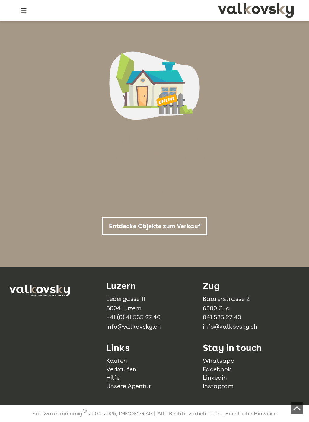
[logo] (256, 10)
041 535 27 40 (222, 317)
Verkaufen (121, 369)
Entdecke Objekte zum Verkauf (154, 226)
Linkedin (215, 377)
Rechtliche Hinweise (251, 413)
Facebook (217, 369)
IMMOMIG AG (136, 413)
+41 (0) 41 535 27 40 (133, 317)
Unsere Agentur (128, 386)
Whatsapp (218, 360)
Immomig (70, 413)
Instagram (218, 386)
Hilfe (113, 377)
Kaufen (116, 360)
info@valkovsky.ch (133, 326)
